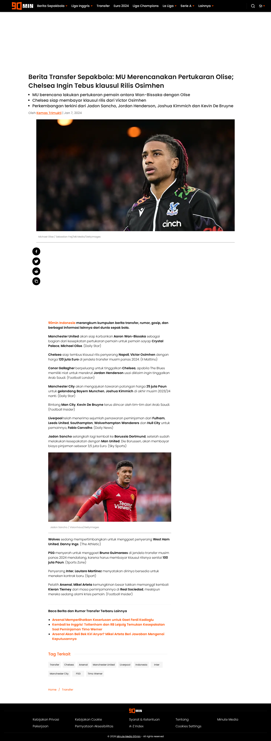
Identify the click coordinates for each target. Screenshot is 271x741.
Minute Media (227, 719)
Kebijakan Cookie (88, 719)
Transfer (54, 664)
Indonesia (141, 664)
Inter (156, 664)
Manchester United (104, 664)
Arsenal (83, 664)
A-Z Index (136, 726)
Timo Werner (95, 673)
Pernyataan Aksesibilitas (94, 726)
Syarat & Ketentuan (144, 719)
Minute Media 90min (129, 736)
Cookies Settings (188, 726)
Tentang (182, 719)
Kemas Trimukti (49, 113)
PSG (78, 673)
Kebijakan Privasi (46, 719)
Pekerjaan (40, 726)
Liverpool (125, 664)
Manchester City (59, 673)
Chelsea (69, 664)
